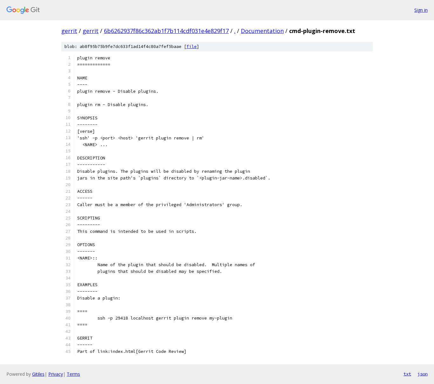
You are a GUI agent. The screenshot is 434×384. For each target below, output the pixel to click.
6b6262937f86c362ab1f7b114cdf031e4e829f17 (166, 31)
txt (407, 374)
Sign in (421, 10)
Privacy (55, 374)
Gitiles (38, 374)
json (422, 374)
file (191, 46)
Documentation (262, 31)
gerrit (69, 31)
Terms (73, 374)
